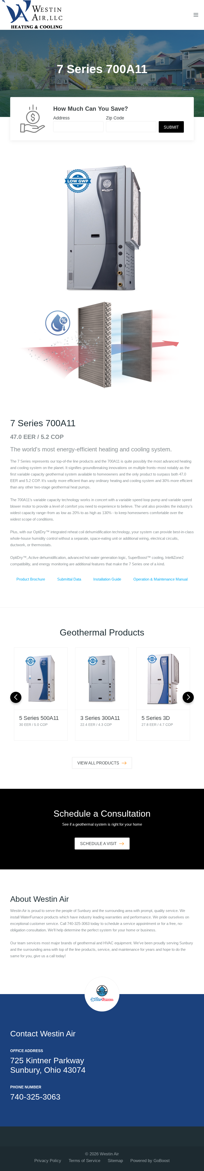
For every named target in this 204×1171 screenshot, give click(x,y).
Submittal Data (69, 579)
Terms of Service (84, 1160)
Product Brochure (30, 579)
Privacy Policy (47, 1160)
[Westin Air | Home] (32, 15)
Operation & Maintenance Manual (160, 579)
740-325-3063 (35, 1096)
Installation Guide (107, 579)
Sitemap (115, 1160)
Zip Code (115, 117)
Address (61, 117)
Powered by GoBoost (150, 1160)
